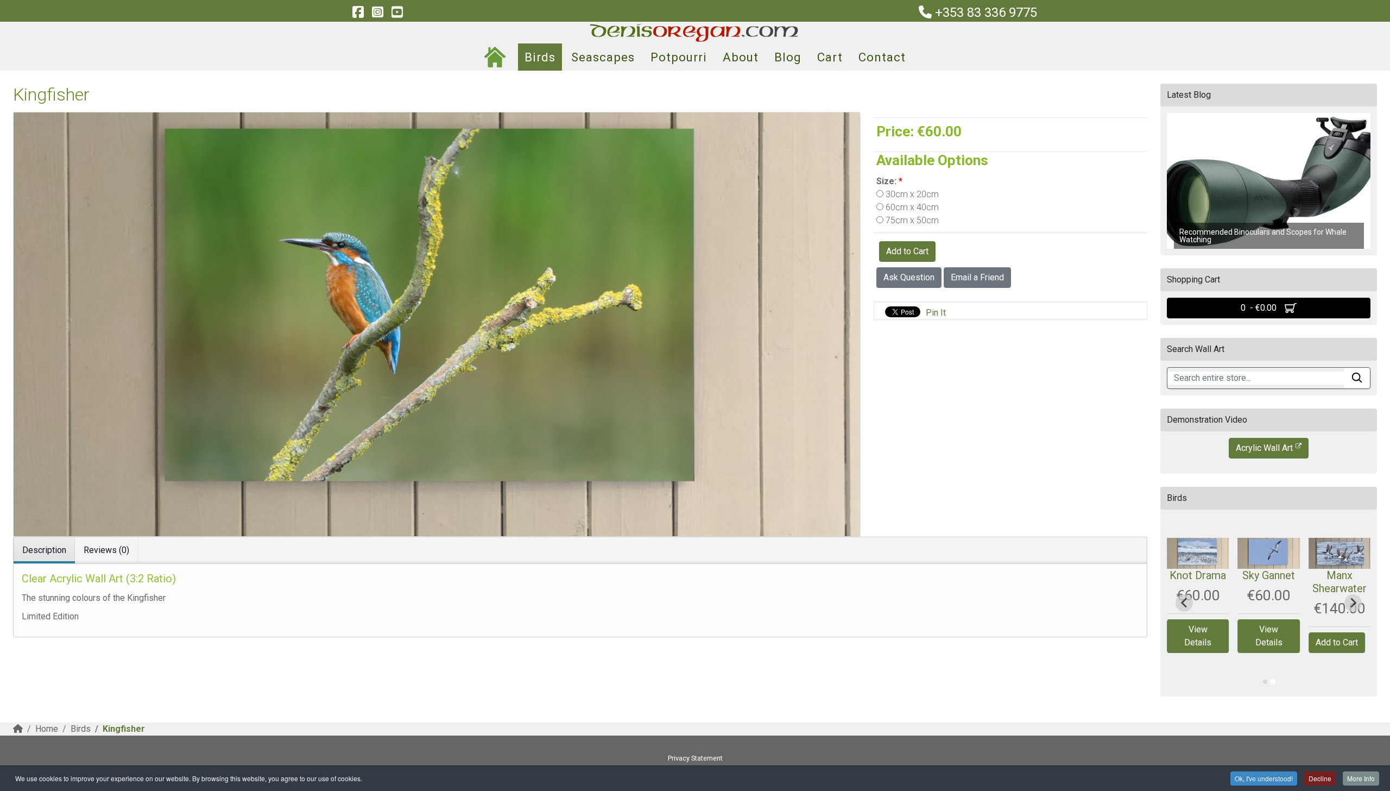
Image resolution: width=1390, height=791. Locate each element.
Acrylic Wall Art (1264, 448)
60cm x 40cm (911, 207)
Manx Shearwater (1339, 582)
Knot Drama (1198, 575)
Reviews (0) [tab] (106, 550)
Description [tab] (44, 550)
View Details (1197, 636)
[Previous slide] (1184, 603)
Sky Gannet (1268, 575)
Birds (540, 57)
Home (46, 729)
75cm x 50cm (911, 220)
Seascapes (603, 57)
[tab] (1265, 682)
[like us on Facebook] (358, 12)
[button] (1268, 181)
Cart (830, 57)
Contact (882, 57)
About (741, 57)
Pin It (936, 312)
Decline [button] (1320, 778)
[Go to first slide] (1353, 603)
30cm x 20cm (911, 194)
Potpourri (678, 57)
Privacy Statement (695, 758)
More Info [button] (1361, 778)
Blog (787, 57)
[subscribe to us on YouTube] (397, 12)
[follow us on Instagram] (377, 12)
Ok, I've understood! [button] (1264, 778)
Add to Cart (907, 251)
